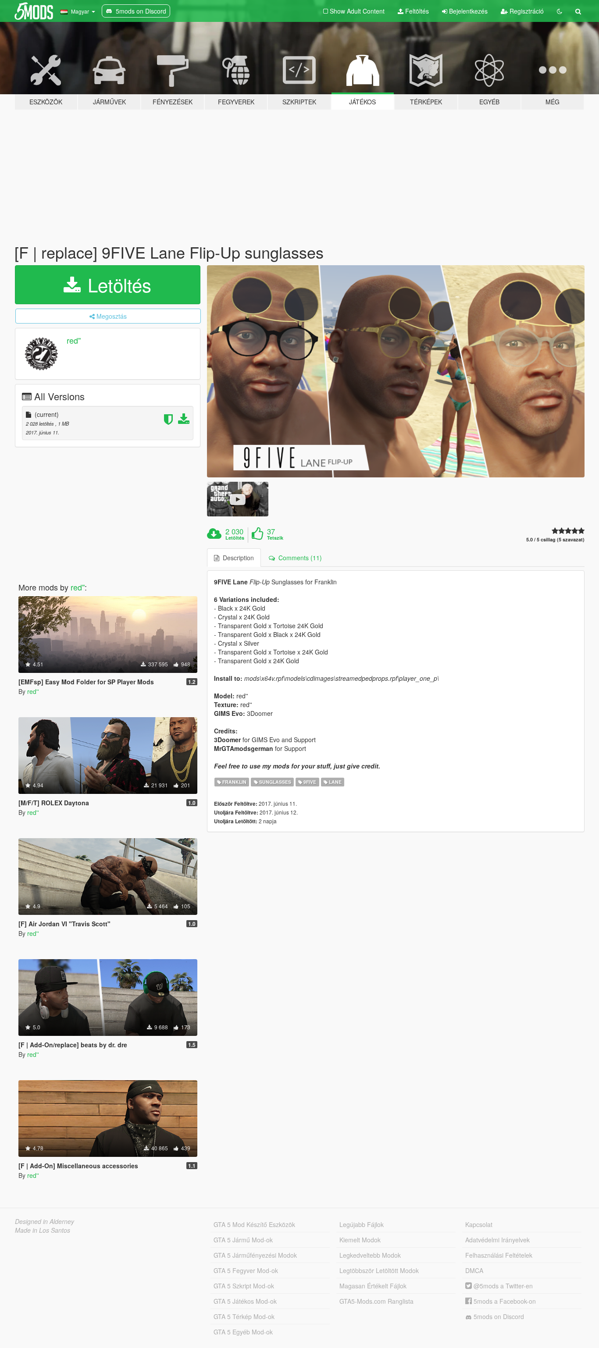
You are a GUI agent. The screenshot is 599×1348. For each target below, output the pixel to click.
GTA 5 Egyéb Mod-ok (243, 1331)
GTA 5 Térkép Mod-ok (244, 1316)
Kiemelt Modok (360, 1239)
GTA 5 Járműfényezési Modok (255, 1255)
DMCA (474, 1270)
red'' (74, 340)
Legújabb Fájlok (361, 1224)
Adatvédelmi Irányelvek (497, 1239)
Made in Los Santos (42, 1230)
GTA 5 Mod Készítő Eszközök (254, 1224)
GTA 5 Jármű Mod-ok (243, 1239)
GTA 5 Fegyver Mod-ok (246, 1270)
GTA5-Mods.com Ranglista (376, 1301)
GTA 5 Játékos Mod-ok (245, 1301)
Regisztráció (526, 11)
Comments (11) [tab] (298, 557)
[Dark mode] (559, 11)
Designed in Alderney (44, 1221)
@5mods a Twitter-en (502, 1285)
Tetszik (275, 538)
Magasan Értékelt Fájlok (372, 1285)
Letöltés (116, 284)
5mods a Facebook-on (504, 1301)
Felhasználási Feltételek (498, 1255)
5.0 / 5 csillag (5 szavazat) (555, 539)
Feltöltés (416, 11)
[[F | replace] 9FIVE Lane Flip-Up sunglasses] (396, 371)
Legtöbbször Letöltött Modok (379, 1270)
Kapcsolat (478, 1224)
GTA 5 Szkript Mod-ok (244, 1285)
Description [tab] (236, 557)
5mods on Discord (498, 1316)
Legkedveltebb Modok (370, 1255)
